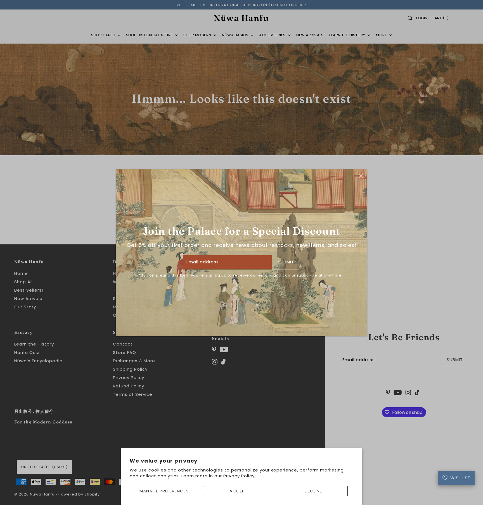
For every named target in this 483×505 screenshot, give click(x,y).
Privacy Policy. (239, 476)
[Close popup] (361, 176)
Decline (313, 491)
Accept (238, 491)
